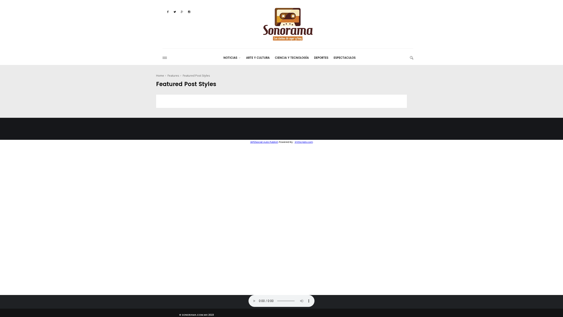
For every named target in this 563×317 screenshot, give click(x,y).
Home (160, 75)
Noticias (230, 58)
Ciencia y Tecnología (292, 58)
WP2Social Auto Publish (264, 142)
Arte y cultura (258, 58)
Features (173, 75)
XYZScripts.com (304, 142)
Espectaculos (345, 58)
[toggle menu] (165, 58)
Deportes (321, 58)
